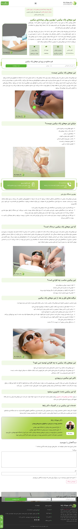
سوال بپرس (34, 50)
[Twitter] (35, 520)
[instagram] (1, 526)
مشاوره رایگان (58, 50)
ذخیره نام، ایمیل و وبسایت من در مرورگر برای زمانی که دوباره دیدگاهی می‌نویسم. (54, 477)
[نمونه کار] (46, 46)
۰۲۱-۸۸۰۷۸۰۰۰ (63, 183)
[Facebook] (38, 520)
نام (75, 471)
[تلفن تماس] (70, 46)
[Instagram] (37, 520)
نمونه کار (46, 50)
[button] (35, 3)
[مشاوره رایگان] (58, 46)
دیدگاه (74, 450)
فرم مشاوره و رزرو (25, 183)
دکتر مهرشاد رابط (47, 9)
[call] (2, 518)
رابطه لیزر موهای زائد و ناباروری (64, 397)
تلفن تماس (70, 50)
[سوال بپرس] (34, 46)
